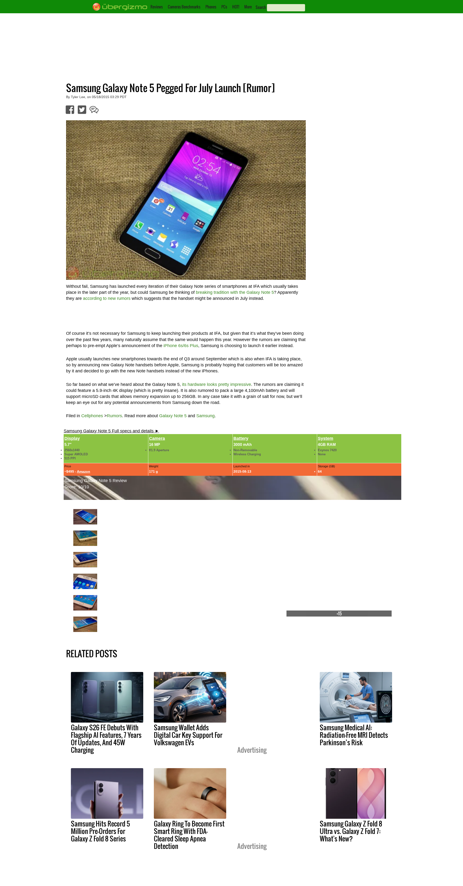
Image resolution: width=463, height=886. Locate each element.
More (248, 7)
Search (261, 7)
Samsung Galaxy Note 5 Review (95, 480)
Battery (240, 438)
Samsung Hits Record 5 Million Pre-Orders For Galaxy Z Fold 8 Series (100, 831)
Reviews (156, 7)
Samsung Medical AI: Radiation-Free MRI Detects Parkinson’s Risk (354, 735)
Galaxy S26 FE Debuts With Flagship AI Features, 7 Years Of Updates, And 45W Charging (106, 739)
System (325, 438)
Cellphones (92, 415)
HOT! (235, 7)
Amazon (83, 471)
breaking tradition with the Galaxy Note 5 (235, 292)
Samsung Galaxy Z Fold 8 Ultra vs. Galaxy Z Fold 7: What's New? (351, 831)
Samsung (205, 415)
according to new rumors (106, 298)
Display (72, 438)
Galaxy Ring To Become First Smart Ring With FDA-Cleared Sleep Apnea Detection (189, 835)
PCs (224, 7)
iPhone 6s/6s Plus (180, 345)
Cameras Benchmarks (184, 7)
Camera (157, 438)
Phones (210, 7)
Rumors (114, 415)
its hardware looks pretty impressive (216, 384)
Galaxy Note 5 (173, 415)
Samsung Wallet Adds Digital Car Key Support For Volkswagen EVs (188, 735)
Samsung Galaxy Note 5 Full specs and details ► (111, 431)
